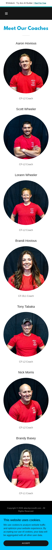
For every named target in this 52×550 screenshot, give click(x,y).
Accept (26, 543)
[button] (8, 13)
